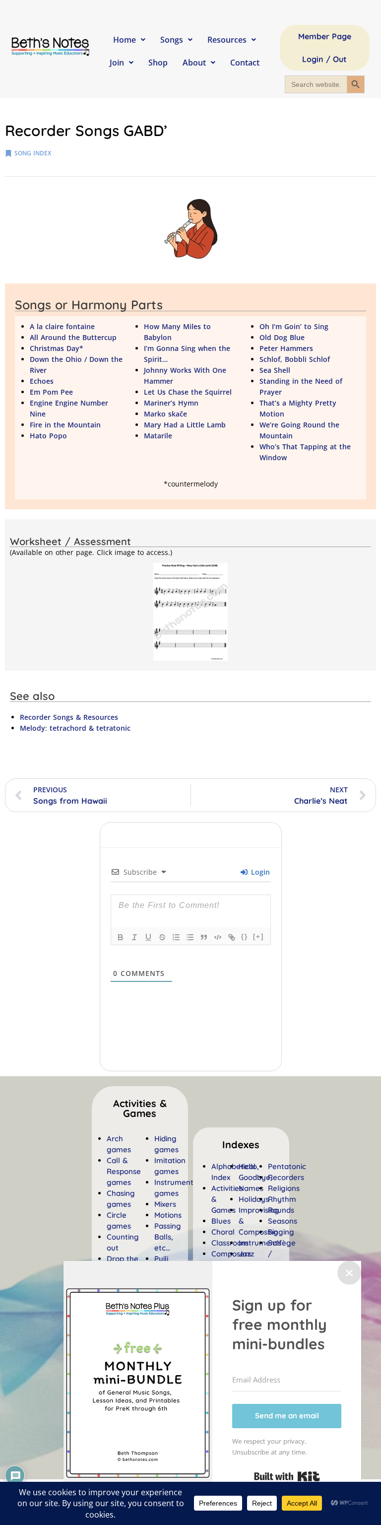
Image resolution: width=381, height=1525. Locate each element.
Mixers (165, 1204)
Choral (223, 1232)
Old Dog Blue (282, 337)
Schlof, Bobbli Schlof (294, 359)
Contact (244, 62)
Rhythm (282, 1199)
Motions (168, 1215)
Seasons (282, 1221)
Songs (171, 39)
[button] (240, 1145)
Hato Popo (48, 435)
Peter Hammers (286, 348)
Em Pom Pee (51, 392)
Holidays (254, 1199)
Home (124, 39)
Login (259, 872)
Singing (281, 1232)
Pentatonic (287, 1166)
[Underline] (148, 937)
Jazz (246, 1253)
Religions (284, 1188)
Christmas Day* (56, 348)
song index (32, 153)
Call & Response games (124, 1171)
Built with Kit (287, 1476)
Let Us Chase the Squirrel (188, 392)
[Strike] (162, 937)
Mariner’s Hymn (171, 403)
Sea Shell (274, 370)
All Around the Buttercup (73, 337)
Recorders (286, 1177)
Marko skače (165, 413)
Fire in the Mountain (65, 424)
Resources (227, 39)
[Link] (232, 937)
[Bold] (120, 937)
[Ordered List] (176, 937)
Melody (32, 728)
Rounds (281, 1210)
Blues (221, 1221)
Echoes (42, 381)
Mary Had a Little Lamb (185, 424)
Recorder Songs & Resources (69, 717)
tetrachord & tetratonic (90, 728)
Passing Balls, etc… (167, 1236)
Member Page (324, 36)
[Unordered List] (190, 937)
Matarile (158, 435)
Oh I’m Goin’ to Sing (293, 326)
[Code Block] (218, 937)
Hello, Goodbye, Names (255, 1177)
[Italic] (134, 937)
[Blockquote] (204, 937)
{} (244, 936)
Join (117, 62)
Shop (158, 62)
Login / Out (324, 59)
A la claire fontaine (62, 326)
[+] (258, 936)
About (194, 62)
